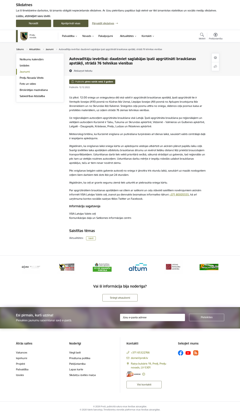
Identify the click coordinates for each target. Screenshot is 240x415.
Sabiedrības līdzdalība (32, 96)
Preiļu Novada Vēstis (32, 77)
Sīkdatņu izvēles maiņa (82, 375)
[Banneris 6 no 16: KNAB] (66, 266)
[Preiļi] (28, 36)
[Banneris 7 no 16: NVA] (102, 266)
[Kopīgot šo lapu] (215, 66)
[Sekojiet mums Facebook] (180, 353)
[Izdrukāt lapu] (215, 57)
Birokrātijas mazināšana (34, 90)
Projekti (20, 363)
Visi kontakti (144, 384)
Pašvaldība (22, 369)
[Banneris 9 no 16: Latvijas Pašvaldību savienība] (173, 266)
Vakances (21, 352)
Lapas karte (76, 369)
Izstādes (24, 65)
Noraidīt (33, 23)
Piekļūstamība (77, 363)
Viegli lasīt (75, 352)
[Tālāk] (216, 267)
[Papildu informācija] (143, 374)
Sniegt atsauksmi (120, 297)
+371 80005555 (179, 194)
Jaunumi (25, 71)
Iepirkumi (21, 358)
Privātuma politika (79, 358)
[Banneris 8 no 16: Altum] (137, 266)
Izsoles (20, 375)
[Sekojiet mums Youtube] (188, 353)
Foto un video (28, 83)
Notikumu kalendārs (32, 59)
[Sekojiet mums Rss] (195, 352)
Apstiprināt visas (70, 23)
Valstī (90, 238)
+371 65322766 (140, 352)
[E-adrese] (134, 374)
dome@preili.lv (139, 358)
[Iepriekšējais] (24, 267)
